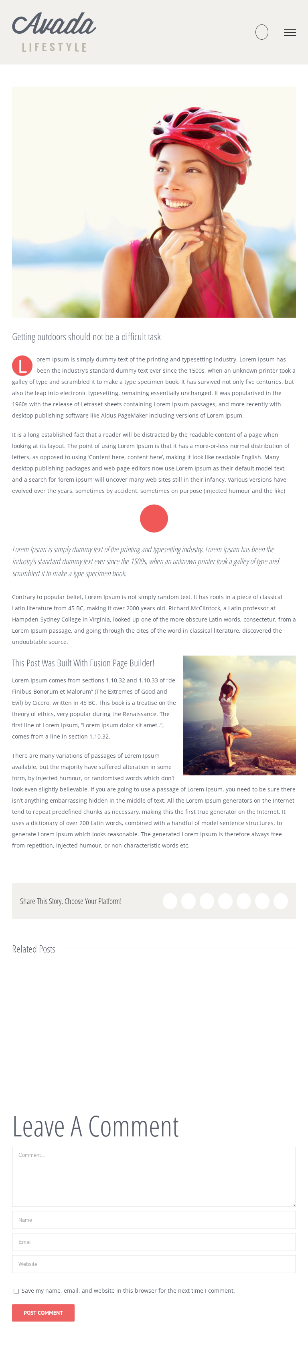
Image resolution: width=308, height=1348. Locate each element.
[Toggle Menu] (290, 32)
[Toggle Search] (261, 32)
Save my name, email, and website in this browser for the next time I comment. (128, 1290)
